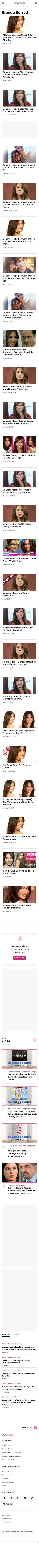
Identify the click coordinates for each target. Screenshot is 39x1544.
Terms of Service (7, 1519)
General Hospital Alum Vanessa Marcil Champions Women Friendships (18, 74)
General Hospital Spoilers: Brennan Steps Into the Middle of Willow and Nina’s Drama (21, 1191)
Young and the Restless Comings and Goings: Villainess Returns (18, 1153)
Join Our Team (7, 1475)
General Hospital (8, 1449)
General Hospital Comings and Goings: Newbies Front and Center (22, 1077)
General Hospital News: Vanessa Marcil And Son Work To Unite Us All (19, 167)
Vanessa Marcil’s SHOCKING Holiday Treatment (17, 906)
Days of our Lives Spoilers (11, 1370)
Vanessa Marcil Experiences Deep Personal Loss (19, 837)
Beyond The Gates (9, 1460)
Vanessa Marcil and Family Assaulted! (16, 594)
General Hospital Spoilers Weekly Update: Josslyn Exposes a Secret (19, 1388)
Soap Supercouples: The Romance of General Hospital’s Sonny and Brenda (18, 352)
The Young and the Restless (12, 1453)
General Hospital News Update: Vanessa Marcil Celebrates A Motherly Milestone (18, 315)
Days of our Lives (8, 1445)
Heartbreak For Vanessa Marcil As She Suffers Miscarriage (19, 663)
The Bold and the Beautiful (11, 1456)
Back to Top (27, 1427)
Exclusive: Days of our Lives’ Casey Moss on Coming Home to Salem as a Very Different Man (18, 1402)
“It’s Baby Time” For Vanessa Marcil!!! (17, 766)
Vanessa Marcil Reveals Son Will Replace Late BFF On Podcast (19, 422)
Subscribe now (19, 958)
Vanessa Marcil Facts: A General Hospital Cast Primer (19, 456)
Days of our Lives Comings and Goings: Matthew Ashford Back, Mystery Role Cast (22, 1114)
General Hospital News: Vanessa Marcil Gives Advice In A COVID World (19, 241)
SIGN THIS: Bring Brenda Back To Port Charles (18, 872)
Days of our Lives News (10, 1397)
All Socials (7, 1504)
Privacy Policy (6, 1515)
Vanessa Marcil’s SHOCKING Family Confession (17, 525)
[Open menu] (3, 3)
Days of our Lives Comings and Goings (22, 1109)
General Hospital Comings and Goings (22, 1072)
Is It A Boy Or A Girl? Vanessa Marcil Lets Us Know (17, 697)
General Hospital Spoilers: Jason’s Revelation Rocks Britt (16, 1361)
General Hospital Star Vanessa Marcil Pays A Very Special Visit (18, 110)
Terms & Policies (8, 1482)
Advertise (5, 1479)
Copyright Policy (7, 1522)
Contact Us (6, 1486)
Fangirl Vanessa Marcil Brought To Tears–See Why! (18, 628)
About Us (5, 1471)
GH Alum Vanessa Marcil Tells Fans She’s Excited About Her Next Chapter (19, 37)
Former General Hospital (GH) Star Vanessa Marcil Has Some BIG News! (18, 802)
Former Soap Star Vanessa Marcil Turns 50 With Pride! (19, 560)
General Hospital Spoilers (17, 1185)
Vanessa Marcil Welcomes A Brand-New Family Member (17, 491)
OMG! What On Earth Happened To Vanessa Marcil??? (18, 732)
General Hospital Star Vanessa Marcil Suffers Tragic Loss (18, 387)
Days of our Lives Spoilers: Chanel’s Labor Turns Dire (19, 1374)
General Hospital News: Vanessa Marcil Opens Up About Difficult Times (19, 204)
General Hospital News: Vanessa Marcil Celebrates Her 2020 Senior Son (19, 278)
